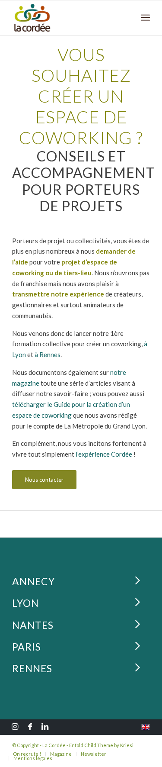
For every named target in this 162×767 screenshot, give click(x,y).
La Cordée (54, 745)
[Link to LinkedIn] (44, 727)
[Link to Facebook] (29, 727)
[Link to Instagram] (14, 727)
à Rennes (47, 354)
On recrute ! (27, 754)
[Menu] (145, 17)
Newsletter (93, 754)
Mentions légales (32, 758)
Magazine (61, 754)
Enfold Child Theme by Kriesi (101, 745)
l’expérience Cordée (104, 454)
